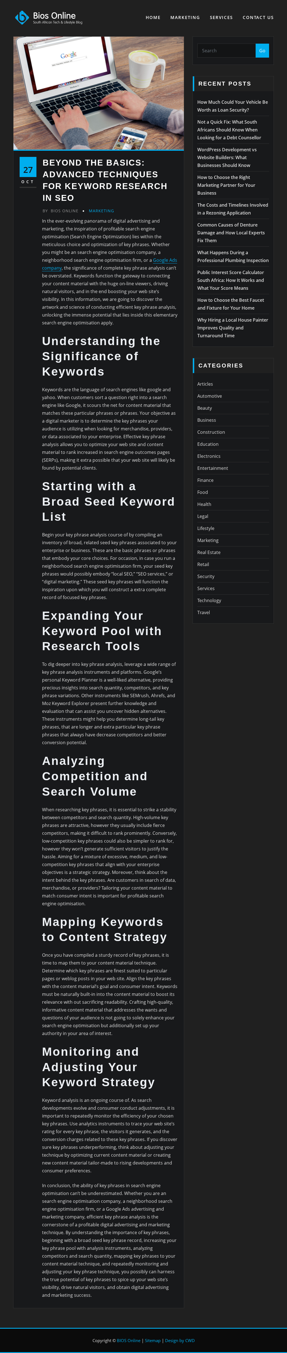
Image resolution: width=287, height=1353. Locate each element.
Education (208, 444)
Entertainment (212, 468)
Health (204, 504)
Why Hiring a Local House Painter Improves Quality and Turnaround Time (232, 328)
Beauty (204, 408)
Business (206, 420)
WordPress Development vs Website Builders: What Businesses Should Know (227, 157)
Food (202, 492)
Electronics (209, 456)
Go (262, 51)
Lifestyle (205, 528)
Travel (203, 612)
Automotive (209, 396)
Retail (203, 564)
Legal (202, 516)
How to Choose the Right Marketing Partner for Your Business (226, 185)
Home (153, 17)
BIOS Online (128, 1340)
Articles (205, 384)
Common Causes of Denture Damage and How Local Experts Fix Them (231, 233)
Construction (211, 432)
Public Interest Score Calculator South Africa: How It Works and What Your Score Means (230, 280)
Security (205, 576)
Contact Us (258, 17)
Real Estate (209, 552)
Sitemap (153, 1340)
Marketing (185, 17)
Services (221, 17)
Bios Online (60, 210)
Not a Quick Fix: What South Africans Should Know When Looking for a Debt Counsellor (229, 130)
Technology (209, 600)
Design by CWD (180, 1340)
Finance (205, 480)
